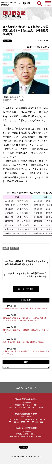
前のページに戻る (26, 289)
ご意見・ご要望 (24, 387)
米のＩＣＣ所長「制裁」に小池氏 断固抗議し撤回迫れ (24, 340)
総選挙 (6, 248)
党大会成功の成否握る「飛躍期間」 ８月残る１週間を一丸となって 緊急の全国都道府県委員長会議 (25, 317)
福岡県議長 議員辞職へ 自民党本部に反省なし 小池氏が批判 (26, 329)
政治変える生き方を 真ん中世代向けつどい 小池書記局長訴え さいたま (26, 351)
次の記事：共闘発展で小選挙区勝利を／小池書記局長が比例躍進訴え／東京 (25, 262)
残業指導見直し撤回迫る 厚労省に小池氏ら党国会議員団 (25, 307)
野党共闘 (14, 248)
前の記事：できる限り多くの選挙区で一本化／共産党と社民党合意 (26, 275)
